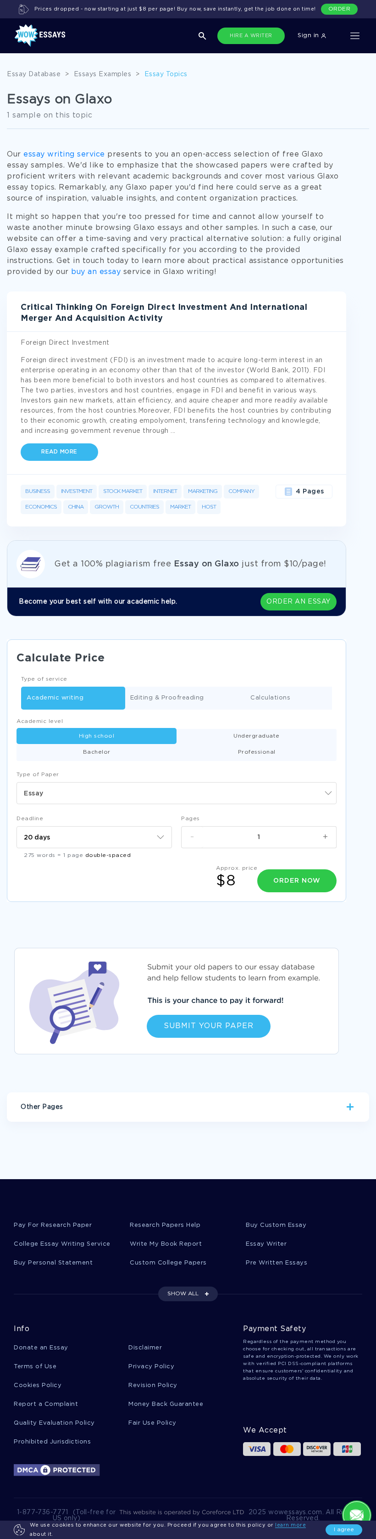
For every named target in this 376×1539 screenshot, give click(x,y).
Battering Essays (299, 1138)
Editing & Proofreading (167, 697)
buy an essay (96, 272)
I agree (344, 1529)
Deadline (30, 818)
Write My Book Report (166, 1244)
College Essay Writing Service (62, 1244)
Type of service (44, 679)
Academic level (40, 721)
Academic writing (55, 697)
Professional (257, 752)
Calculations (270, 697)
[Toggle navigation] (355, 36)
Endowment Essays (135, 1138)
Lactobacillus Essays (59, 1138)
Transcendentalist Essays (219, 1138)
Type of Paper (38, 774)
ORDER (339, 8)
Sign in (309, 35)
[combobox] (177, 793)
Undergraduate (256, 736)
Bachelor (97, 752)
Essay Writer (266, 1244)
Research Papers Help (165, 1225)
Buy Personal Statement (53, 1262)
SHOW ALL (183, 1293)
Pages (190, 818)
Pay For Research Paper (53, 1225)
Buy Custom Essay (276, 1225)
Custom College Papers (168, 1262)
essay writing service (64, 154)
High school (97, 736)
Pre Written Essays (276, 1262)
